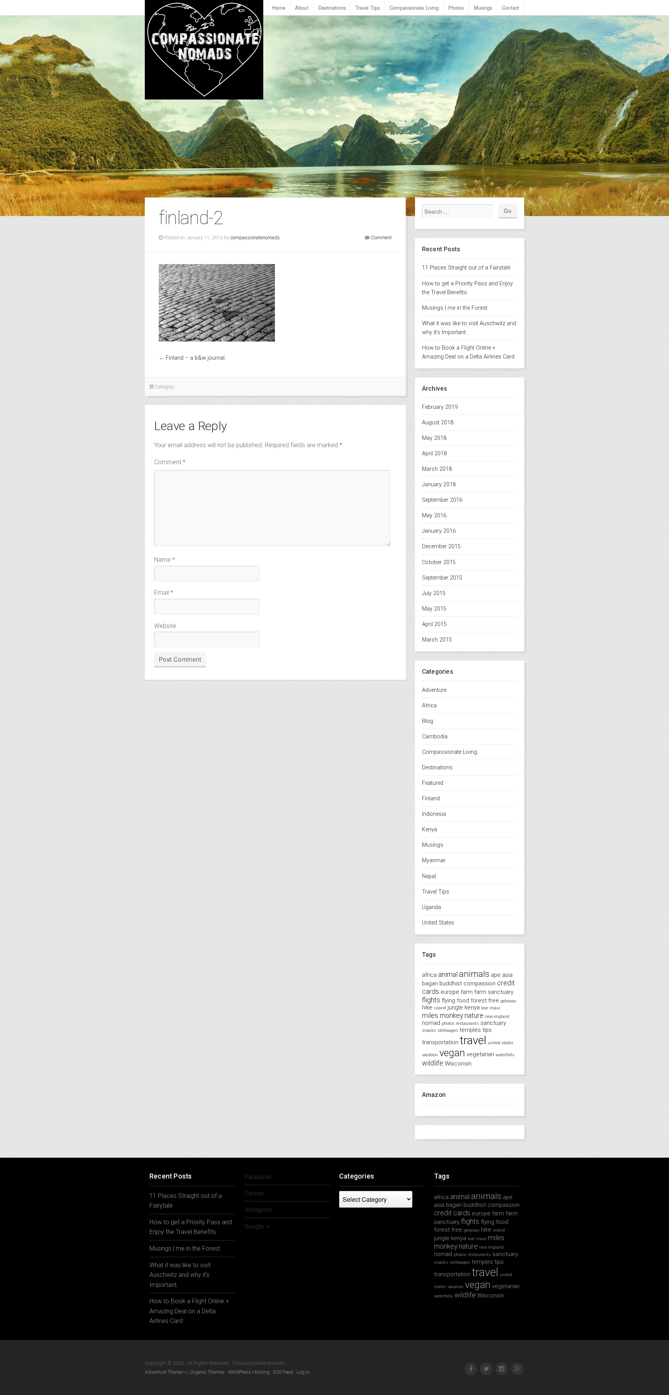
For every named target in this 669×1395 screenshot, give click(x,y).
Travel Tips (367, 7)
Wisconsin (458, 1063)
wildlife (432, 1063)
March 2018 (437, 469)
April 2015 (434, 624)
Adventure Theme (163, 1372)
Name (164, 559)
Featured (432, 783)
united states (500, 1042)
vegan (452, 1053)
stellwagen (447, 1030)
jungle (455, 1007)
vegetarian (480, 1054)
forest (479, 1000)
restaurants (467, 1023)
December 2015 (441, 546)
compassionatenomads (255, 237)
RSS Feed (283, 1372)
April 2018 (434, 453)
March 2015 (437, 640)
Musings (483, 7)
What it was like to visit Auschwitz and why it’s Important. (180, 1275)
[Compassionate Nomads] (204, 50)
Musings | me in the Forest (454, 308)
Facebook (257, 1176)
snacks (429, 1030)
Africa (429, 705)
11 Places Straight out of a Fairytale (466, 267)
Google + (256, 1226)
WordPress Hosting (248, 1372)
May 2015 (434, 609)
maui (495, 1008)
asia (507, 974)
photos (448, 1023)
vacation (430, 1054)
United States (438, 923)
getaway (508, 1001)
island (440, 1008)
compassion (479, 983)
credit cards (452, 1213)
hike (427, 1007)
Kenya (429, 829)
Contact (510, 7)
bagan (430, 983)
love (484, 1008)
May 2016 (434, 515)
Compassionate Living (414, 7)
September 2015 (442, 578)
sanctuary (493, 1022)
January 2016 (439, 531)
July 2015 (434, 593)
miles (430, 1015)
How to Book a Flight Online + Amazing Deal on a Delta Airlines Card (189, 1311)
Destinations (332, 7)
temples (470, 1029)
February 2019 (440, 407)
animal (448, 974)
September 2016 (442, 500)
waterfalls (505, 1054)
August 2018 (437, 422)
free (493, 1000)
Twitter (254, 1193)
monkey (451, 1015)
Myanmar (434, 860)
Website (165, 626)
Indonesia (434, 814)
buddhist (450, 983)
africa (429, 974)
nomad (431, 1022)
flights (431, 1000)
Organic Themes (207, 1372)
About (302, 7)
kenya (472, 1007)
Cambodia (435, 736)
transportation (440, 1042)
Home (278, 7)
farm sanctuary (493, 991)
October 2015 (439, 562)
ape (496, 974)
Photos (456, 7)
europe (450, 991)
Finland (431, 798)
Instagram (258, 1209)
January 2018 (439, 484)
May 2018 (434, 438)
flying (448, 1000)
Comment (381, 237)
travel (473, 1040)
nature (474, 1015)
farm (467, 991)
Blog (427, 721)
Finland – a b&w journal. (196, 358)
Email (163, 592)
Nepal (429, 876)
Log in (303, 1372)
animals (474, 974)
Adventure (434, 690)
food (463, 1000)
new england (497, 1016)
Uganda (431, 907)
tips (487, 1029)
